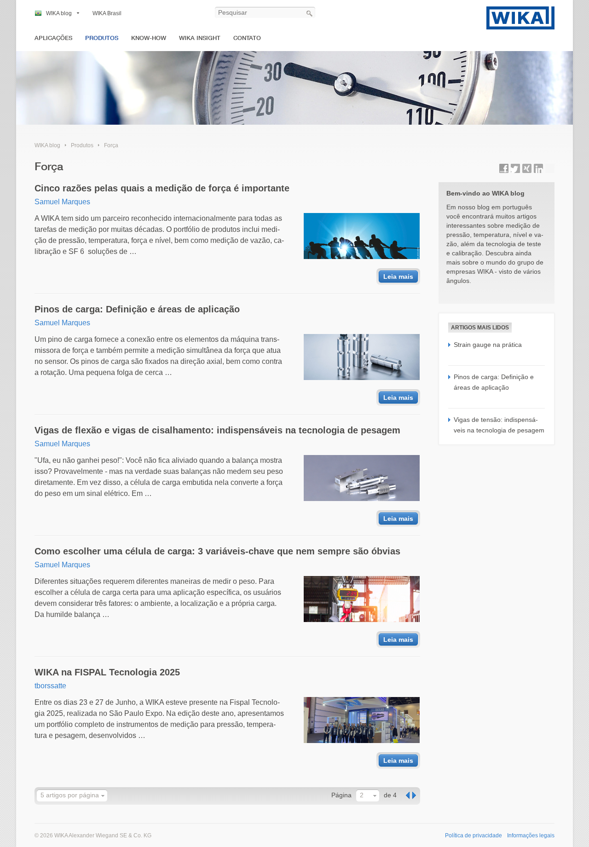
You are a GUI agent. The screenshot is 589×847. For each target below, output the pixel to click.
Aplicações (53, 38)
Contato (247, 38)
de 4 (390, 795)
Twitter (515, 168)
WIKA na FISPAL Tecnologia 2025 (107, 672)
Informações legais (530, 835)
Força (111, 145)
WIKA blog (59, 13)
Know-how (148, 38)
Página (341, 795)
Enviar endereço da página (549, 168)
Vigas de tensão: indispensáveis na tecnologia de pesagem (499, 424)
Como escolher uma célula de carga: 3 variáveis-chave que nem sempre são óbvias (217, 551)
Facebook (503, 168)
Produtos (101, 38)
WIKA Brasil (106, 13)
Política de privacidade (473, 835)
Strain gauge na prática (488, 344)
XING (526, 168)
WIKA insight (199, 38)
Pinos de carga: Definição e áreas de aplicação (137, 309)
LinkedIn (538, 168)
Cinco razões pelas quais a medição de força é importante (162, 188)
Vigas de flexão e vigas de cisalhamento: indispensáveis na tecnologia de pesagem (217, 430)
